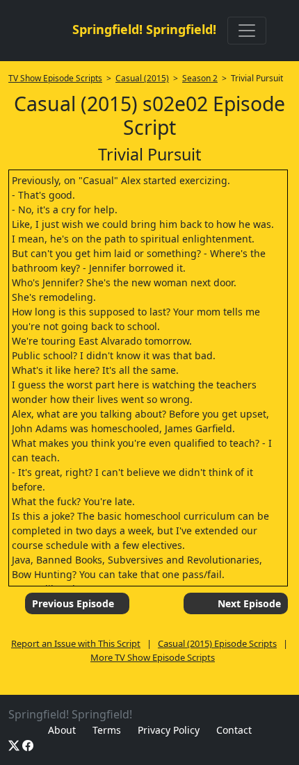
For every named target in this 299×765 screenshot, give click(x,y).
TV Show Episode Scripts (55, 78)
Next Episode (249, 603)
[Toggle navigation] (246, 30)
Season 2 (200, 78)
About (62, 730)
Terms (106, 730)
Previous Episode (73, 603)
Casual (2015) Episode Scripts (217, 643)
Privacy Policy (169, 730)
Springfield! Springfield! (144, 29)
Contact (234, 730)
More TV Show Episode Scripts (152, 657)
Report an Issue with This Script (75, 643)
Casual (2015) (142, 78)
